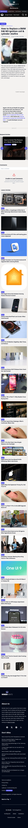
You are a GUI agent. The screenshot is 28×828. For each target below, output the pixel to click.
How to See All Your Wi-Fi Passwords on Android (13, 736)
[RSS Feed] (21, 727)
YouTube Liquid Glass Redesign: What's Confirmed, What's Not (12, 422)
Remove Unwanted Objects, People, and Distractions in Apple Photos (11, 740)
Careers (7, 790)
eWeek (14, 813)
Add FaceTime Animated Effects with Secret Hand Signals (13, 754)
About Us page (11, 722)
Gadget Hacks (11, 11)
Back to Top (5, 799)
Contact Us (4, 785)
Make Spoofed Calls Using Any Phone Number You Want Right (14, 766)
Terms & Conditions (6, 780)
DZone (19, 817)
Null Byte (24, 11)
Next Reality (18, 11)
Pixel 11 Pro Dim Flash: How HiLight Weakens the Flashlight (11, 443)
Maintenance (14, 8)
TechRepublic (7, 813)
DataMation (21, 813)
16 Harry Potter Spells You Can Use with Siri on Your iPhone (13, 748)
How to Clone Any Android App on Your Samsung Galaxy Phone (13, 744)
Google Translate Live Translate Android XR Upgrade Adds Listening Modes (13, 260)
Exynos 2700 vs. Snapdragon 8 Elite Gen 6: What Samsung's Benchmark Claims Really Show (13, 211)
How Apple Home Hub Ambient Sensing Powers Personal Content (12, 294)
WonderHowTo (4, 11)
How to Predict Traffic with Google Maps (11, 751)
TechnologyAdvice (16, 810)
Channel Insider (11, 817)
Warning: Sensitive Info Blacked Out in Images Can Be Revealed (13, 770)
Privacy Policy (5, 782)
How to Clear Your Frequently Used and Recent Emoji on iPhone (13, 762)
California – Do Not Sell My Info (9, 788)
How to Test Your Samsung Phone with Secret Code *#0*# (14, 758)
